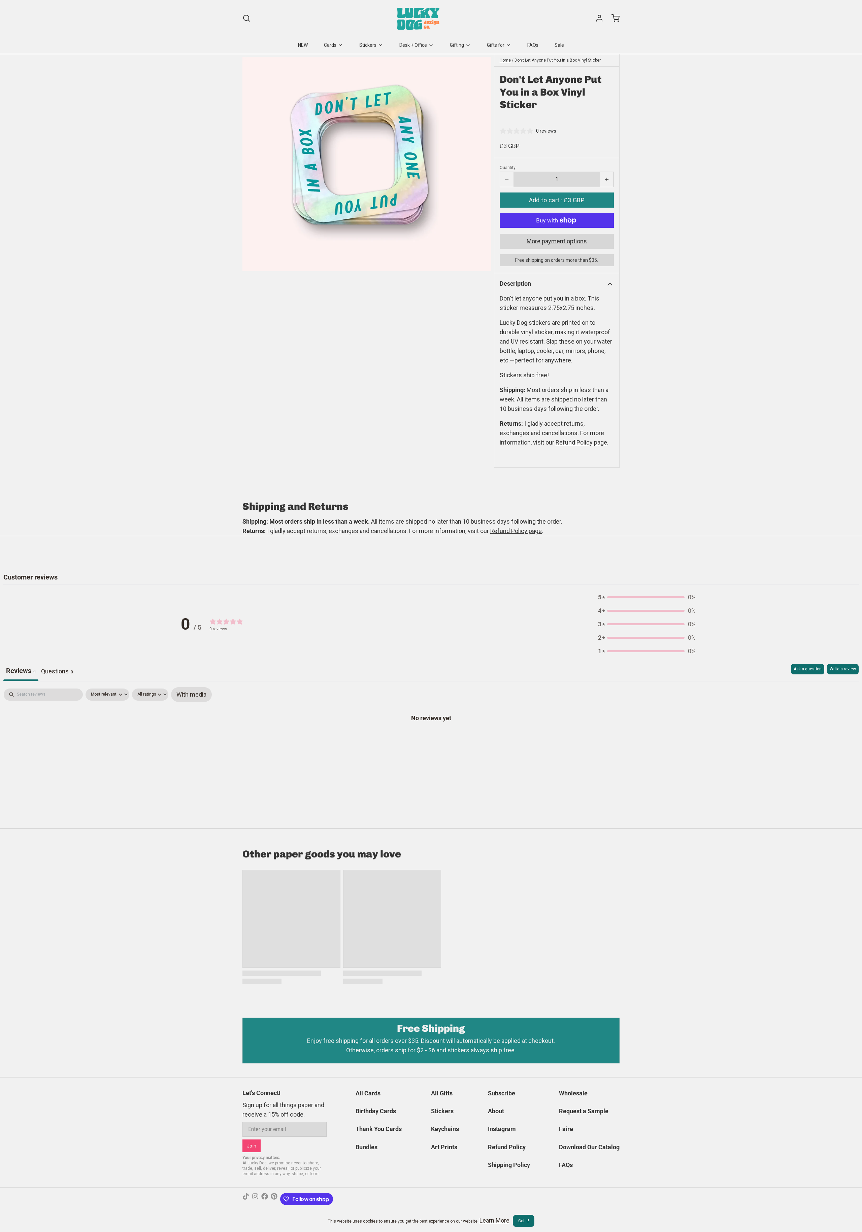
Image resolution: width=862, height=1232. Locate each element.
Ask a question (808, 669)
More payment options (557, 241)
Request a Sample (583, 1111)
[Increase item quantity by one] (607, 179)
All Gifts (442, 1093)
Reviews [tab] (21, 671)
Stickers (367, 45)
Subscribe (501, 1093)
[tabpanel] (431, 739)
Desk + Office (413, 45)
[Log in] (596, 18)
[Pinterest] (274, 1199)
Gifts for (495, 45)
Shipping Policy (509, 1164)
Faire (566, 1128)
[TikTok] (245, 1199)
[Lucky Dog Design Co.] (419, 18)
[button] (557, 200)
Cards (330, 45)
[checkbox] (191, 694)
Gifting (457, 45)
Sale (559, 45)
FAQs (532, 45)
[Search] (246, 18)
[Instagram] (255, 1199)
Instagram (502, 1128)
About (496, 1111)
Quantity (508, 167)
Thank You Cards (379, 1128)
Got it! (523, 1221)
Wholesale (573, 1093)
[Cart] (613, 18)
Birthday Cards (376, 1111)
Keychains (445, 1128)
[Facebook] (264, 1199)
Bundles (366, 1147)
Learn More (494, 1220)
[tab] (57, 672)
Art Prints (444, 1147)
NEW (303, 45)
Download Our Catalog (589, 1147)
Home (505, 60)
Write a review (843, 669)
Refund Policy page (516, 530)
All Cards (368, 1093)
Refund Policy (507, 1147)
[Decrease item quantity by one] (506, 179)
